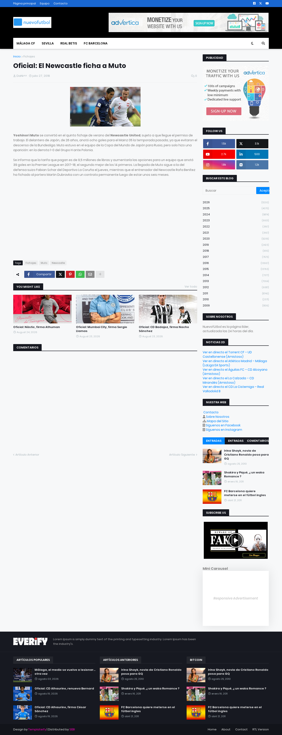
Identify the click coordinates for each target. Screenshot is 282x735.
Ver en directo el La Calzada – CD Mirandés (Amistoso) (228, 380)
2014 (236, 275)
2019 (236, 245)
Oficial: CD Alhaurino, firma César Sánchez (60, 709)
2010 (236, 299)
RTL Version (260, 729)
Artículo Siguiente (182, 455)
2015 (236, 269)
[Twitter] (60, 274)
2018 (236, 251)
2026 (236, 202)
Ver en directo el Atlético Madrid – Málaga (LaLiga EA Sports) (235, 363)
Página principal (24, 3)
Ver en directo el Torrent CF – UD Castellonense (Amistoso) (227, 354)
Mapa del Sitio (217, 421)
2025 (236, 208)
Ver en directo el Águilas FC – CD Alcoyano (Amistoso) (235, 371)
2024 (236, 214)
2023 (236, 220)
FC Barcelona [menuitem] (96, 43)
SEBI (72, 729)
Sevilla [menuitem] (48, 43)
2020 (236, 238)
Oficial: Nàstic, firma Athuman (36, 327)
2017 (236, 257)
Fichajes (29, 56)
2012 (236, 287)
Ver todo (191, 286)
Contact (241, 729)
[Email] (90, 274)
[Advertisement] (50, 223)
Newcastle (58, 263)
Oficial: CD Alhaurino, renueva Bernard (64, 689)
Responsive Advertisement (235, 598)
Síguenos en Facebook (223, 425)
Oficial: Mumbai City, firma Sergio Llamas (101, 329)
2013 (236, 281)
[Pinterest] (70, 274)
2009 (236, 305)
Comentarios (258, 441)
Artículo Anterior (27, 455)
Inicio (17, 56)
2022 (236, 226)
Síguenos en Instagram (224, 429)
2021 (236, 233)
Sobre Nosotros (217, 416)
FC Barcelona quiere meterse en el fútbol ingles (245, 493)
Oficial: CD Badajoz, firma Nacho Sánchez (164, 329)
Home (212, 729)
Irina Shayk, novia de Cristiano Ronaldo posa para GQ (246, 455)
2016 (236, 263)
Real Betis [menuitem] (68, 43)
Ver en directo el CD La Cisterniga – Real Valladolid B (233, 389)
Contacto (61, 3)
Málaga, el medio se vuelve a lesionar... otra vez (65, 672)
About (225, 729)
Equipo (45, 3)
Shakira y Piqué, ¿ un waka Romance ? (244, 475)
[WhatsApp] (80, 274)
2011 (236, 293)
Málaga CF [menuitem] (26, 43)
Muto (44, 263)
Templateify (37, 729)
